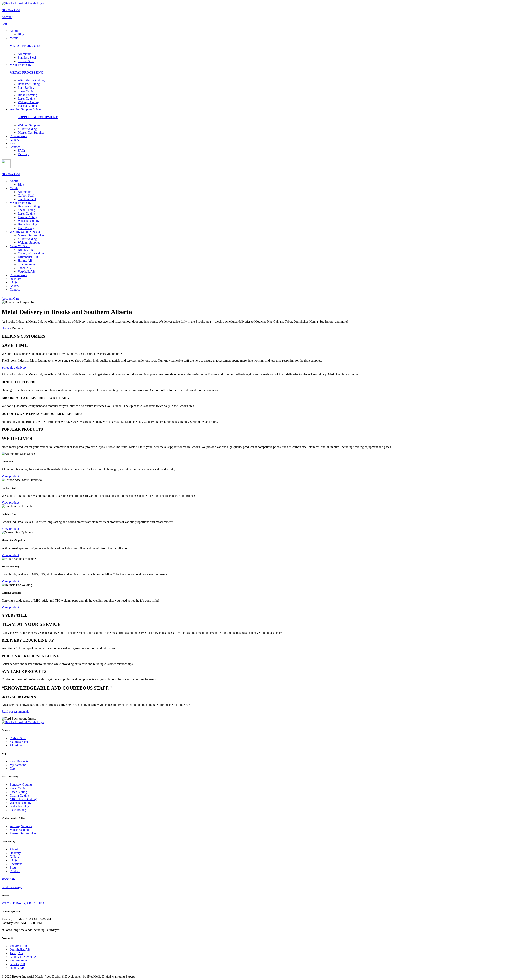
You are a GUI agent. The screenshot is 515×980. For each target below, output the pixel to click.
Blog (21, 34)
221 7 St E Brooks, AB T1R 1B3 (23, 903)
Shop (13, 143)
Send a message (12, 887)
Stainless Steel (27, 57)
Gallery (14, 139)
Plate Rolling (26, 87)
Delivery (23, 154)
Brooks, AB (25, 249)
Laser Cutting (26, 98)
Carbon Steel (26, 61)
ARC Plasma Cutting (31, 80)
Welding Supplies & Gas (25, 109)
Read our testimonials (15, 711)
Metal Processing (20, 64)
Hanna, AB (25, 260)
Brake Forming (27, 95)
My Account (18, 765)
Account (7, 17)
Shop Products (19, 761)
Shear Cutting (26, 91)
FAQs (21, 150)
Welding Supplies (29, 125)
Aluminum (24, 54)
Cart (4, 24)
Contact (15, 147)
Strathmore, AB (28, 264)
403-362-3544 (11, 10)
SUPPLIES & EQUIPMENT (38, 117)
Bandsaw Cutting (29, 84)
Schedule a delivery (14, 367)
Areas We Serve (20, 246)
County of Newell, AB (32, 253)
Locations (16, 864)
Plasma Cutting (27, 105)
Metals (14, 38)
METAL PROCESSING (26, 72)
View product (10, 476)
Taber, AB (24, 268)
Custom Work (18, 136)
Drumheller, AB (28, 257)
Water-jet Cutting (28, 102)
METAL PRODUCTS (25, 45)
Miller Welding (27, 129)
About (14, 30)
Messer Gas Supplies (31, 132)
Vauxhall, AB (26, 271)
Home (5, 328)
